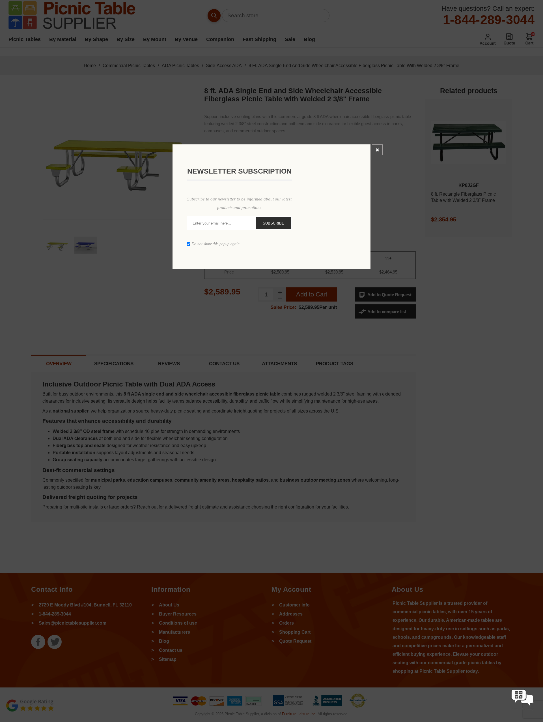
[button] (522, 711)
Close (377, 149)
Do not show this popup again (215, 244)
